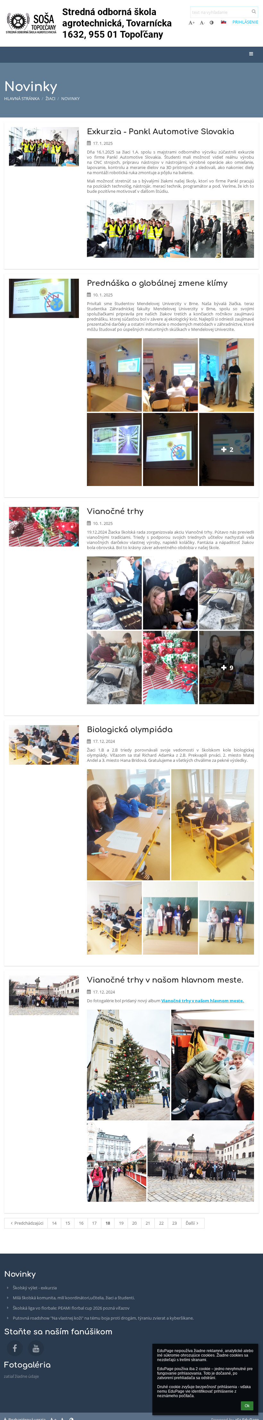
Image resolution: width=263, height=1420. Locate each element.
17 (94, 1223)
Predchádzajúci (28, 1223)
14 (54, 1223)
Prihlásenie (245, 22)
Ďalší (190, 1223)
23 (174, 1223)
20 (134, 1223)
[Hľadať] (254, 11)
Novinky (70, 98)
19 (121, 1223)
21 (148, 1223)
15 (67, 1223)
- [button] (204, 22)
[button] (211, 22)
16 (81, 1223)
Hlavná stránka (21, 98)
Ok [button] (247, 1406)
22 (161, 1223)
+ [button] (193, 22)
